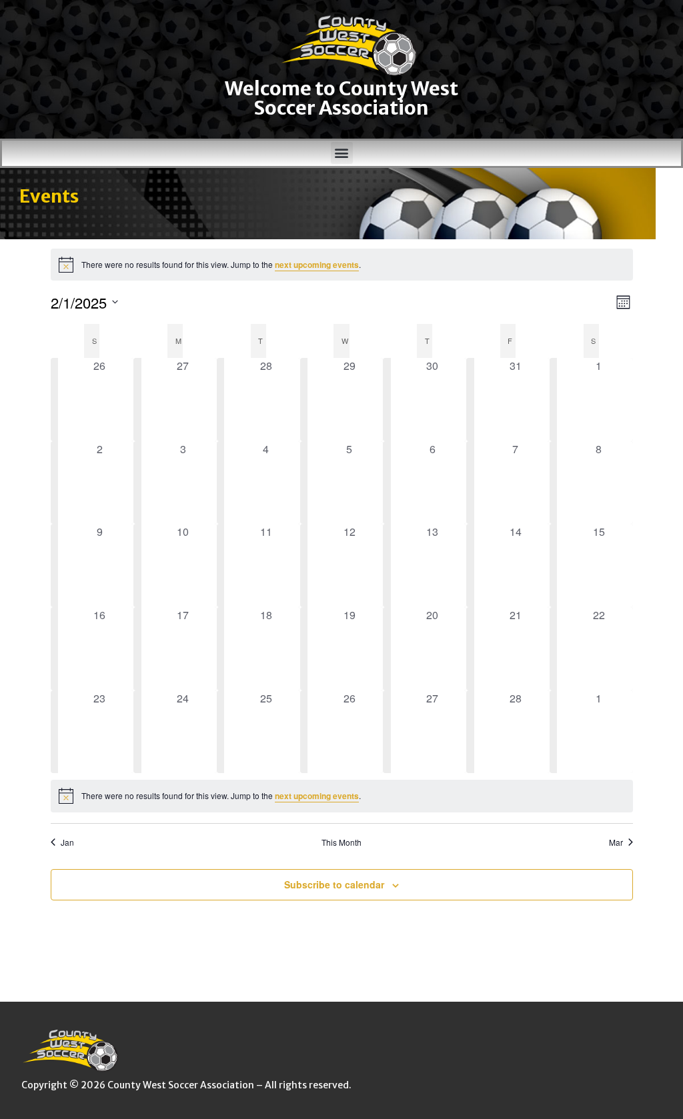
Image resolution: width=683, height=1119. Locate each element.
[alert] (342, 265)
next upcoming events (317, 265)
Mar (616, 842)
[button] (342, 153)
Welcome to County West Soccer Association (341, 98)
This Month (341, 842)
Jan (67, 842)
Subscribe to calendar (334, 884)
